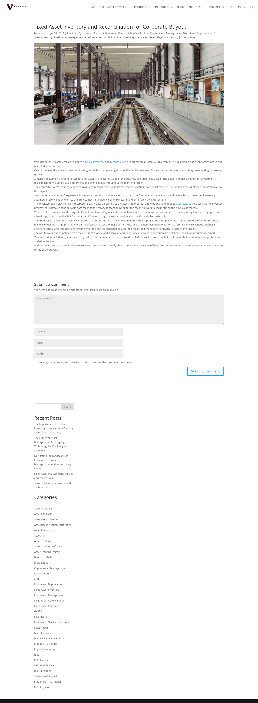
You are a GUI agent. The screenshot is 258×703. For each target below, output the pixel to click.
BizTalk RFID (41, 562)
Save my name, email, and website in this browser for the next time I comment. (85, 362)
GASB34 (38, 611)
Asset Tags (40, 535)
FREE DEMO (235, 7)
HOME (91, 7)
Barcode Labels (43, 557)
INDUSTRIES (162, 7)
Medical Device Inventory (49, 638)
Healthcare (40, 616)
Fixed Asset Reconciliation (100, 37)
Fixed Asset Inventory (46, 589)
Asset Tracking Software (48, 546)
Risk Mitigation (43, 670)
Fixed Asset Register (128, 37)
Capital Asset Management (166, 33)
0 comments (188, 37)
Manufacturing (43, 633)
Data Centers (41, 573)
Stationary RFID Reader (47, 681)
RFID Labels (41, 660)
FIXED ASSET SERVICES (113, 7)
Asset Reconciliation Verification (130, 33)
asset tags (182, 203)
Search (68, 407)
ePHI (36, 579)
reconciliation (118, 162)
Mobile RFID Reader (45, 643)
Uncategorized (42, 687)
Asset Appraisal (43, 508)
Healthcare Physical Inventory (51, 622)
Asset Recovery (43, 530)
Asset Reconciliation (98, 33)
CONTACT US (216, 7)
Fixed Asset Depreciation (197, 33)
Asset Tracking (42, 541)
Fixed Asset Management (68, 37)
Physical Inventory (167, 37)
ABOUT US (194, 7)
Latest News (148, 37)
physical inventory (93, 162)
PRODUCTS (140, 7)
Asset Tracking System (47, 552)
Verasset (43, 33)
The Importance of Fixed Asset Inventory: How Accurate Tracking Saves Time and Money (54, 428)
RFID (36, 654)
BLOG (180, 7)
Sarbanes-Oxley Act (45, 676)
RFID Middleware (44, 665)
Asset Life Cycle (76, 33)
